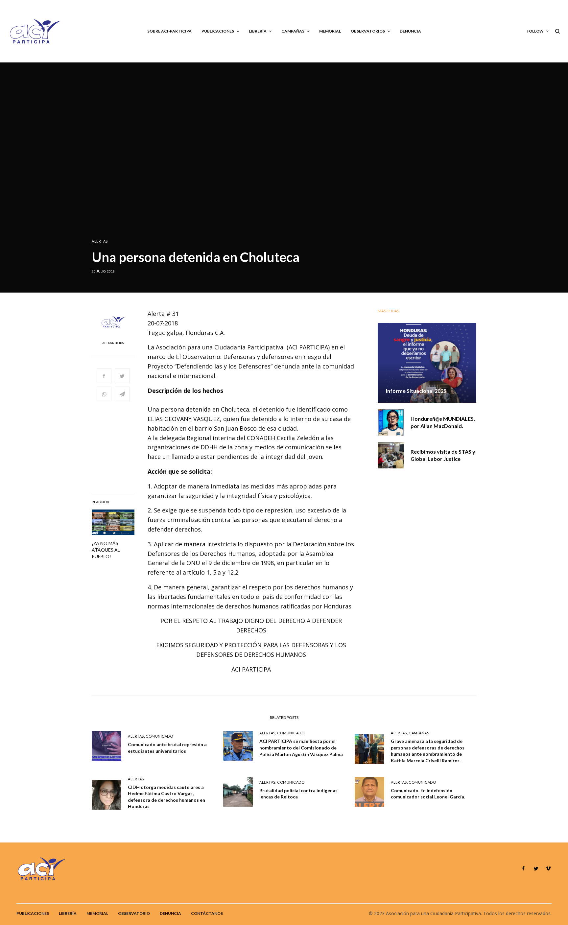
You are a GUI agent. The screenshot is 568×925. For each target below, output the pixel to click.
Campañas (419, 733)
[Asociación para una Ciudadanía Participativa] (34, 31)
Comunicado (159, 736)
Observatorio (134, 913)
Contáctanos (207, 913)
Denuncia (170, 913)
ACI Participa (113, 342)
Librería (68, 913)
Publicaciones (32, 913)
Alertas (100, 241)
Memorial (97, 913)
